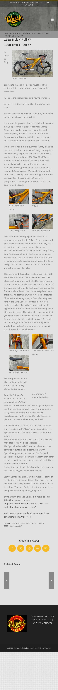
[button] (6, 580)
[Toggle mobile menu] (52, 19)
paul (8, 523)
